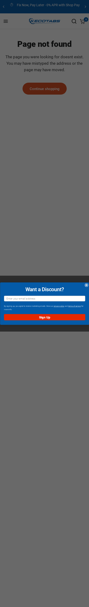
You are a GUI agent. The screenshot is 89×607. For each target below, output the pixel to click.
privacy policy (58, 306)
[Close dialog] (86, 285)
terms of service (74, 306)
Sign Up (44, 317)
